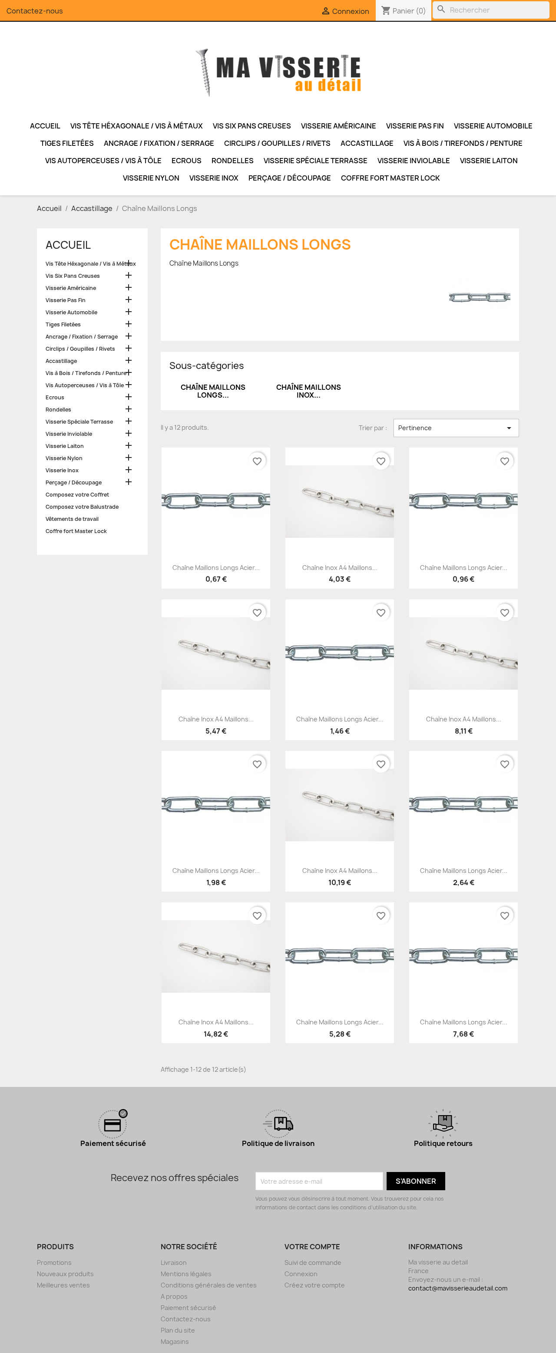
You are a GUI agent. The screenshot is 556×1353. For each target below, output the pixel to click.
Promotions (54, 1262)
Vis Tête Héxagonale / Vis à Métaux (136, 126)
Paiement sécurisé (188, 1308)
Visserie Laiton (489, 160)
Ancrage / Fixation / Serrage (159, 143)
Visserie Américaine (338, 126)
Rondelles (233, 160)
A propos (174, 1296)
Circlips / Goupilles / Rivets (277, 143)
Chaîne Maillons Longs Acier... (216, 567)
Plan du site (178, 1330)
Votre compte (312, 1246)
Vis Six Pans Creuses (252, 126)
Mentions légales (186, 1274)
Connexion (301, 1274)
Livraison (174, 1262)
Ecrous (187, 160)
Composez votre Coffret (77, 494)
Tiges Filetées (67, 143)
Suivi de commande (313, 1262)
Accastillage (367, 143)
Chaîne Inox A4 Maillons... (339, 567)
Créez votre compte (315, 1285)
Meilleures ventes (63, 1285)
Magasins (175, 1341)
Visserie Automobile (493, 126)
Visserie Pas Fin (415, 126)
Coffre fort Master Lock (390, 178)
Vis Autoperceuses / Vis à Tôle (103, 160)
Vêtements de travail (72, 519)
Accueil (45, 126)
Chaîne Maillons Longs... (213, 391)
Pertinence (456, 428)
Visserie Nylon (151, 178)
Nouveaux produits (65, 1274)
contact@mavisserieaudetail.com (457, 1288)
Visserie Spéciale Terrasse (315, 160)
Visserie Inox (213, 178)
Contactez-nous (35, 11)
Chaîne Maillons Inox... (308, 391)
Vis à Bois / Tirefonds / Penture (463, 143)
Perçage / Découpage (289, 178)
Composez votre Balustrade (82, 506)
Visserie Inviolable (413, 160)
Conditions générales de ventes (209, 1285)
